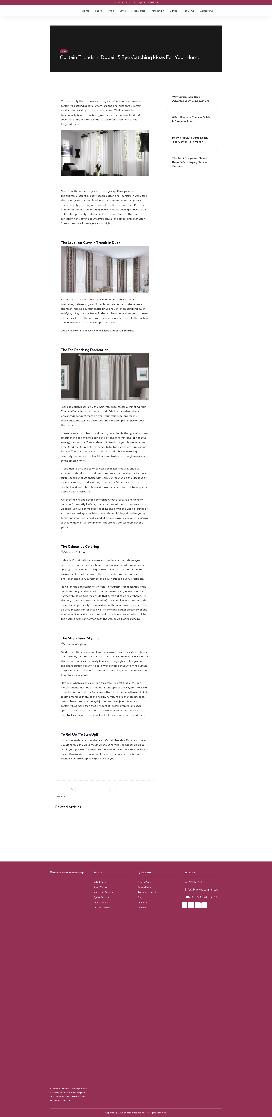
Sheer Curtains (101, 887)
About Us (142, 902)
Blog (63, 796)
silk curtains (100, 191)
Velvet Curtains (101, 882)
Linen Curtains (101, 902)
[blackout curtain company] (59, 11)
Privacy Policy (144, 882)
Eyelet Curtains (101, 897)
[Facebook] (184, 905)
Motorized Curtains (103, 892)
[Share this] (65, 789)
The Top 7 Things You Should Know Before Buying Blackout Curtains (190, 162)
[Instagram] (191, 905)
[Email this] (58, 789)
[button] (104, 10)
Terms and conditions (148, 892)
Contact (142, 907)
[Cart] (219, 10)
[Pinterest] (198, 905)
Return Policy (144, 887)
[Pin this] (85, 789)
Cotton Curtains (102, 907)
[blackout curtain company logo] (70, 977)
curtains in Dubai (84, 299)
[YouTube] (204, 905)
